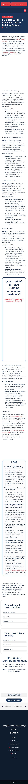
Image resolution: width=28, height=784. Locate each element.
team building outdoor (9, 52)
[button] (25, 10)
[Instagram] (13, 733)
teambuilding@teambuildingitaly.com (16, 570)
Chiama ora (6, 4)
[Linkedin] (15, 733)
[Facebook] (11, 733)
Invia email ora (20, 4)
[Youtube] (17, 733)
